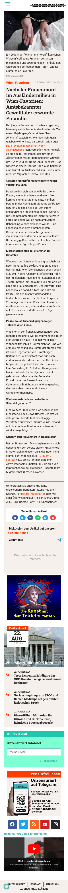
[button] (7, 4)
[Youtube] (45, 824)
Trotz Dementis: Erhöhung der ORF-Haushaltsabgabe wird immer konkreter (37, 678)
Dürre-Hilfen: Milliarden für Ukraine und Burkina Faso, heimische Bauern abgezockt (33, 718)
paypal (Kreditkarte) (33, 493)
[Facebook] (12, 824)
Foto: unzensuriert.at (14, 76)
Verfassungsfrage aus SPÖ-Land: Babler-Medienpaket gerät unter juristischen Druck (36, 698)
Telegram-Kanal (16, 533)
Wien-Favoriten (17, 83)
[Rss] (34, 824)
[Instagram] (55, 824)
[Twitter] (23, 824)
